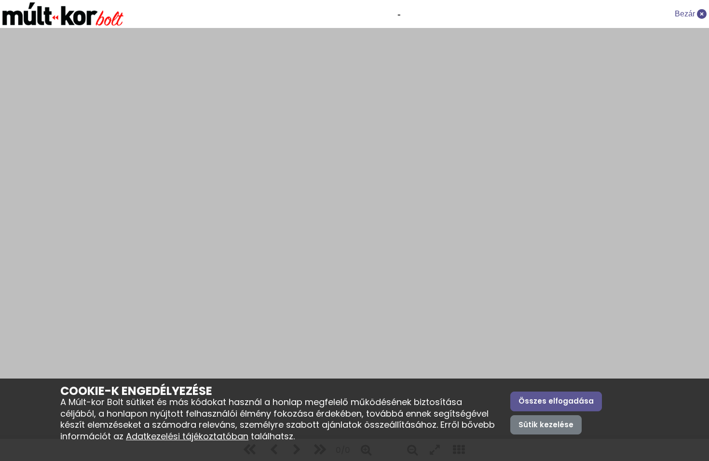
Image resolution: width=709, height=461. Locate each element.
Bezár (686, 14)
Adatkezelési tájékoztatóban (187, 436)
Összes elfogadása (556, 401)
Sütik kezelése (545, 425)
